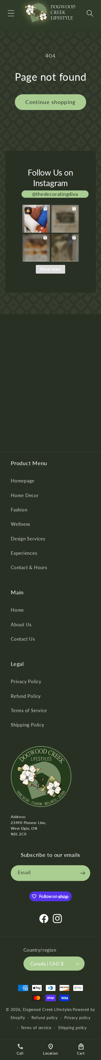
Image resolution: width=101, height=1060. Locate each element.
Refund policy (45, 1017)
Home (17, 610)
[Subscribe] (82, 873)
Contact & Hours (29, 567)
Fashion (19, 510)
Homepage (22, 481)
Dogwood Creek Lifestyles (47, 1009)
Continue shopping (50, 102)
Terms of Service (29, 710)
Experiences (24, 553)
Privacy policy (77, 1017)
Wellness (20, 524)
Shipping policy (72, 1027)
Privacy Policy (26, 681)
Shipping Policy (27, 725)
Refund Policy (26, 696)
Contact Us (23, 639)
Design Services (28, 539)
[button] (11, 13)
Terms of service (36, 1027)
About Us (21, 624)
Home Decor (25, 495)
